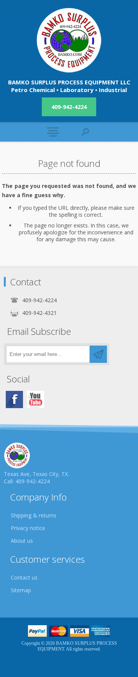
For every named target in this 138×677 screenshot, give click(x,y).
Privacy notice (28, 528)
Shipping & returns (33, 515)
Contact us (24, 577)
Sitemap (21, 590)
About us (22, 540)
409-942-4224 (69, 106)
